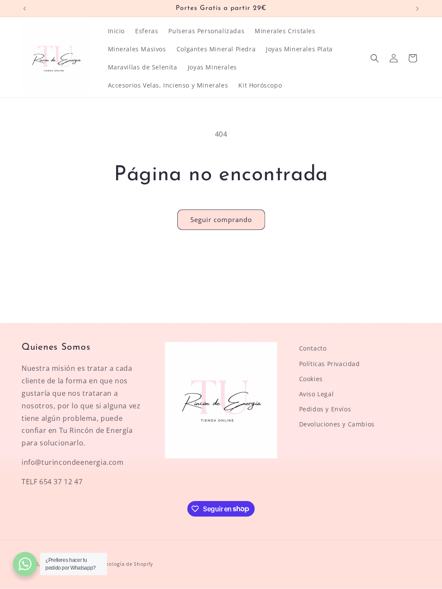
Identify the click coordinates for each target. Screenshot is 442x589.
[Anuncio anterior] (24, 8)
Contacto (313, 348)
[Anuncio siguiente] (417, 8)
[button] (374, 58)
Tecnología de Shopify (125, 564)
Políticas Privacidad (329, 364)
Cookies (311, 379)
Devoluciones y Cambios (337, 424)
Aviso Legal (316, 394)
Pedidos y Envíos (325, 409)
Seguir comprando (221, 219)
